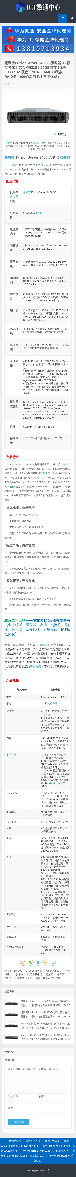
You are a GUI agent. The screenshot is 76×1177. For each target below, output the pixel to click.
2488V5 (17, 970)
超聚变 (9, 143)
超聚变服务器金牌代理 (48, 977)
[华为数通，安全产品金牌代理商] (38, 34)
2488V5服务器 (34, 970)
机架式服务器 (34, 974)
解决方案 (35, 666)
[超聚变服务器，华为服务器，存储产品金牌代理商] (38, 43)
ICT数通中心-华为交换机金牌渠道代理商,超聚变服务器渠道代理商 (38, 7)
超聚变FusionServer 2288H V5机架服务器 (45, 1150)
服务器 (36, 143)
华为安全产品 (33, 1140)
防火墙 (16, 630)
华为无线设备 (52, 1140)
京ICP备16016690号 (38, 1170)
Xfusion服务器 (54, 970)
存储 (14, 486)
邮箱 (42, 1096)
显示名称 (14, 1096)
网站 (10, 1108)
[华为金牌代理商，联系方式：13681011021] (38, 52)
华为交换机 (15, 1140)
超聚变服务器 (24, 977)
